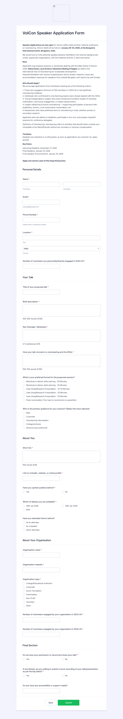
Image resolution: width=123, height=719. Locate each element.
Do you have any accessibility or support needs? (45, 685)
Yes (27, 492)
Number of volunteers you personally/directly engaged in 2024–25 (54, 261)
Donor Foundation (33, 591)
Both (28, 509)
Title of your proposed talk (36, 287)
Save (51, 702)
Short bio (28, 448)
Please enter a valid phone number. (34, 224)
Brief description (31, 301)
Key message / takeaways (35, 327)
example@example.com (31, 207)
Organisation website (33, 564)
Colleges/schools (33, 424)
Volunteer (30, 602)
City (24, 242)
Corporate (30, 416)
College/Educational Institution (39, 583)
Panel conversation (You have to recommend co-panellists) (51, 400)
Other (28, 606)
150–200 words (30, 318)
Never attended (32, 530)
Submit (68, 702)
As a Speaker (31, 526)
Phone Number (30, 214)
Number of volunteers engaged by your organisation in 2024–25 (53, 629)
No (66, 492)
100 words (27, 465)
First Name (26, 189)
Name (26, 179)
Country (25, 253)
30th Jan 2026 (71, 506)
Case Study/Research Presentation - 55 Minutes (46, 396)
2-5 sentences (29, 344)
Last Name (66, 189)
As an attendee (32, 522)
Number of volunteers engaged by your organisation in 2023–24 (53, 614)
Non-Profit (30, 598)
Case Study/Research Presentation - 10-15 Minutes (48, 389)
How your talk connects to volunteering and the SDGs (48, 352)
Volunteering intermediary (37, 420)
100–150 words (29, 369)
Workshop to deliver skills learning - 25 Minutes (46, 385)
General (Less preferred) (36, 428)
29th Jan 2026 (32, 506)
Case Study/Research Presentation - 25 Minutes (46, 392)
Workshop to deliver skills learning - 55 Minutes (46, 381)
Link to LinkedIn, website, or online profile (43, 473)
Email (26, 197)
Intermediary (31, 594)
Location (27, 232)
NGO (28, 413)
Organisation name (32, 550)
